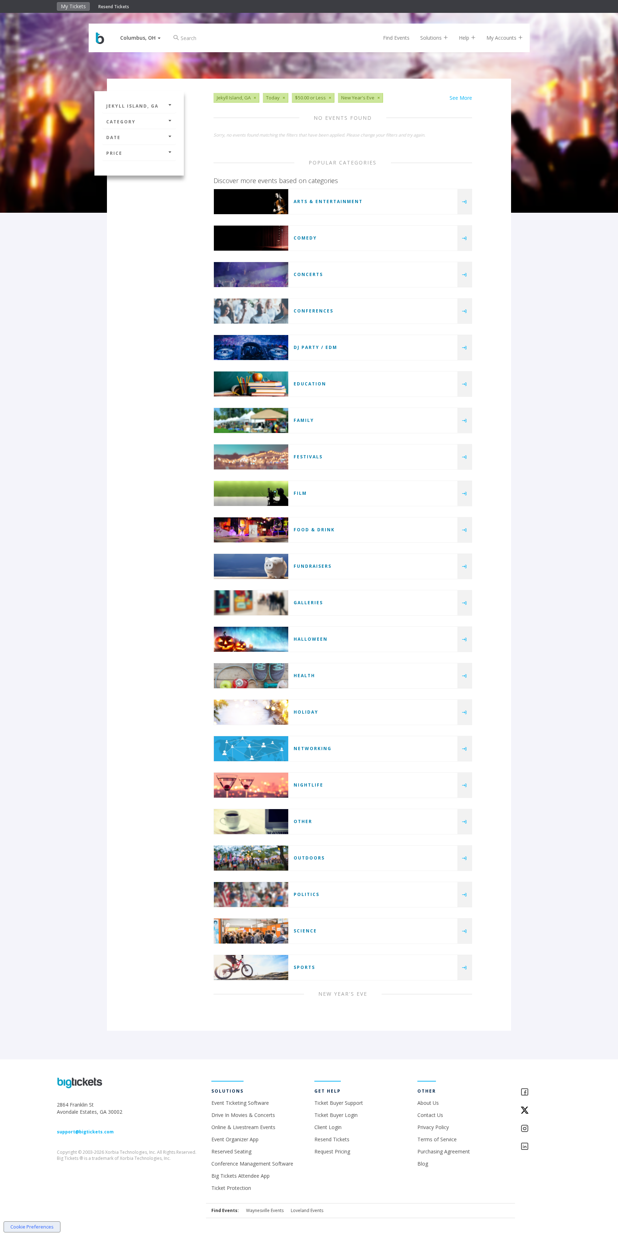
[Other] (251, 821)
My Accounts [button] (502, 37)
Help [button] (465, 37)
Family (304, 420)
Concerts (308, 274)
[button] (140, 37)
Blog (422, 1163)
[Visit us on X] (540, 1111)
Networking (313, 748)
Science (305, 931)
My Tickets (73, 6)
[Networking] (251, 748)
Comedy (305, 238)
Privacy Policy (433, 1127)
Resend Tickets (113, 7)
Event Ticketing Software (240, 1102)
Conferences (313, 311)
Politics (306, 894)
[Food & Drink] (251, 529)
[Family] (251, 420)
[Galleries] (251, 602)
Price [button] (114, 153)
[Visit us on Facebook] (540, 1092)
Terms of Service (437, 1139)
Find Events (396, 37)
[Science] (251, 931)
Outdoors (309, 858)
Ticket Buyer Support (338, 1102)
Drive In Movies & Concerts (243, 1115)
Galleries (308, 603)
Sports (304, 967)
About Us (428, 1102)
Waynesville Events (265, 1210)
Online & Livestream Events (243, 1127)
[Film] (251, 493)
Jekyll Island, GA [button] (132, 106)
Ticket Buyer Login (336, 1115)
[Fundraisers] (251, 566)
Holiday (306, 712)
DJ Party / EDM (315, 347)
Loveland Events (307, 1210)
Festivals (308, 457)
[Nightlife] (251, 785)
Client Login (328, 1127)
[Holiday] (251, 712)
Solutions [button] (431, 37)
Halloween (311, 639)
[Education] (251, 384)
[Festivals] (251, 456)
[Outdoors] (251, 858)
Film (300, 493)
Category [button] (121, 122)
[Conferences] (251, 311)
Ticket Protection (231, 1188)
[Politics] (251, 894)
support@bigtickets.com (85, 1132)
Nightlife (308, 785)
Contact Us (430, 1115)
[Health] (251, 675)
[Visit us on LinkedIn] (540, 1146)
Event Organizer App (235, 1139)
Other (303, 821)
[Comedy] (251, 238)
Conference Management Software (252, 1163)
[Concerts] (251, 274)
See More (461, 97)
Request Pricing (332, 1151)
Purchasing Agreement (443, 1151)
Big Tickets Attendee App (240, 1175)
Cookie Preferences (32, 1226)
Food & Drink (314, 530)
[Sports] (251, 967)
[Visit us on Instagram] (540, 1128)
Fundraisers (313, 566)
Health (304, 676)
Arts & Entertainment (328, 201)
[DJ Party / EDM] (251, 347)
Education (310, 384)
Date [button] (113, 137)
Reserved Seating (231, 1151)
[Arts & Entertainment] (251, 201)
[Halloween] (251, 639)
